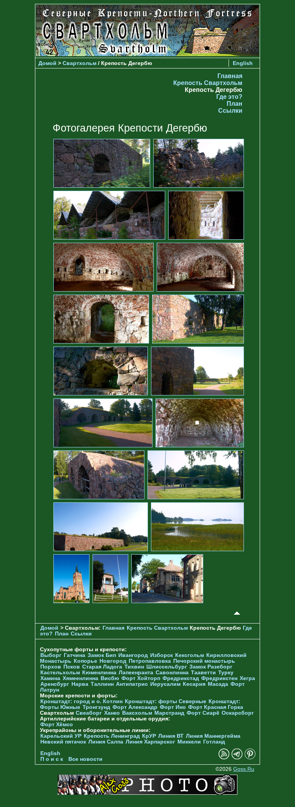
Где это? (229, 96)
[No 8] (198, 318)
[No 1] (102, 163)
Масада (218, 684)
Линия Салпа (105, 742)
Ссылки (230, 110)
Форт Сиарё (203, 713)
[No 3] (109, 215)
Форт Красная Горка (215, 707)
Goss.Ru (243, 769)
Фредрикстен (219, 678)
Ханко (112, 713)
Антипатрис (132, 684)
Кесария (194, 684)
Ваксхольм (137, 713)
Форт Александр (135, 707)
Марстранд (169, 713)
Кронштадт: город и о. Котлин (81, 701)
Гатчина (74, 655)
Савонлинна (172, 672)
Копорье (85, 661)
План (234, 103)
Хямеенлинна (80, 678)
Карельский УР (60, 736)
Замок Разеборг (210, 667)
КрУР (149, 736)
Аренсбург (54, 684)
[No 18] (110, 578)
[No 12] (200, 422)
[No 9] (101, 370)
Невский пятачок (63, 742)
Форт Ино (173, 707)
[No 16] (197, 526)
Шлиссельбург (166, 667)
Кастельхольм (60, 672)
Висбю (110, 678)
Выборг (50, 655)
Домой (47, 63)
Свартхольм (79, 63)
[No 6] (200, 266)
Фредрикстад (180, 678)
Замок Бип (102, 655)
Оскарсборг (238, 713)
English (243, 63)
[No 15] (101, 526)
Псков (71, 667)
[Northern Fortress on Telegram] (237, 757)
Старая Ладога (102, 667)
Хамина (50, 678)
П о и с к (51, 759)
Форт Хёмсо (56, 724)
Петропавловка (150, 661)
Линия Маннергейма (213, 736)
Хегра (247, 678)
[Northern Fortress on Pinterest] (250, 757)
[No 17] (71, 578)
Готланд (214, 742)
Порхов (50, 667)
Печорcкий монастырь (204, 661)
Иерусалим (165, 684)
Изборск (161, 655)
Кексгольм (189, 655)
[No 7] (101, 318)
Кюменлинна (99, 672)
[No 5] (103, 266)
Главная (229, 76)
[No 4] (206, 215)
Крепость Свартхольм (207, 83)
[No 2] (198, 163)
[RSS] (224, 757)
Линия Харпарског (150, 742)
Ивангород (133, 655)
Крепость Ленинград (112, 736)
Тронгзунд (96, 707)
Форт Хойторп (140, 678)
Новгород (112, 661)
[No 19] (167, 578)
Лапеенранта (136, 672)
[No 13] (99, 474)
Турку (226, 672)
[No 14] (196, 474)
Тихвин (134, 667)
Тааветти (203, 672)
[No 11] (103, 422)
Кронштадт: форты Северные (165, 701)
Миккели (189, 742)
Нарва (79, 684)
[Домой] (147, 54)
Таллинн (102, 684)
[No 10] (197, 370)
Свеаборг (89, 713)
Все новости (85, 759)
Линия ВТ (171, 736)
